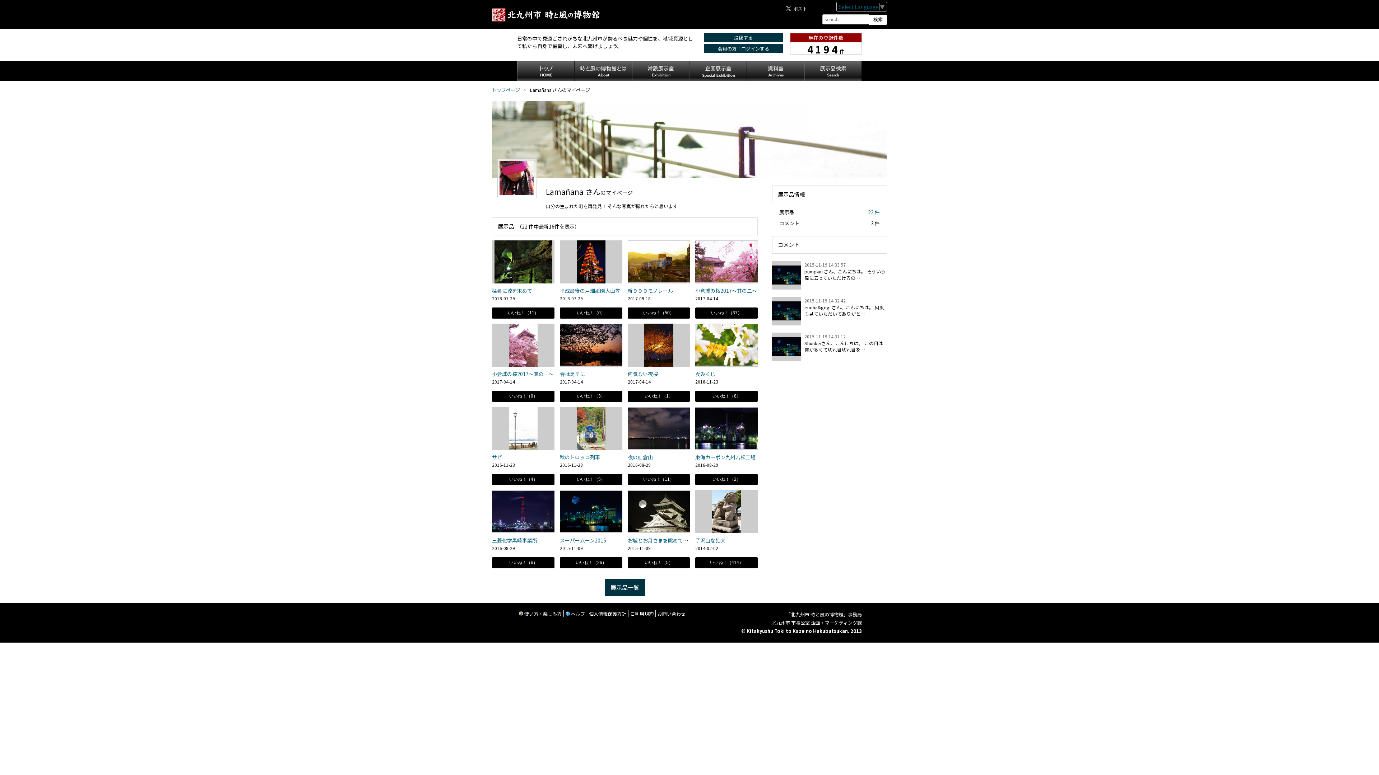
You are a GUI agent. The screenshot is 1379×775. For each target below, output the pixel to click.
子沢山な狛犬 (710, 540)
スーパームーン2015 (583, 540)
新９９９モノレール (650, 290)
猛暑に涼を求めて (512, 290)
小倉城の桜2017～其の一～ (523, 373)
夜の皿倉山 (640, 457)
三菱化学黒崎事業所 (514, 540)
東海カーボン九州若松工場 (725, 457)
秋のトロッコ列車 (580, 457)
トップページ (506, 89)
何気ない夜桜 (643, 373)
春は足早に (572, 373)
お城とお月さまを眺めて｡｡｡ (659, 540)
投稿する (743, 37)
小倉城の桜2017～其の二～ (726, 290)
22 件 (874, 212)
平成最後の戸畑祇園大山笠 (590, 290)
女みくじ (705, 373)
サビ (497, 457)
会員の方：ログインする (743, 48)
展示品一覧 (624, 587)
